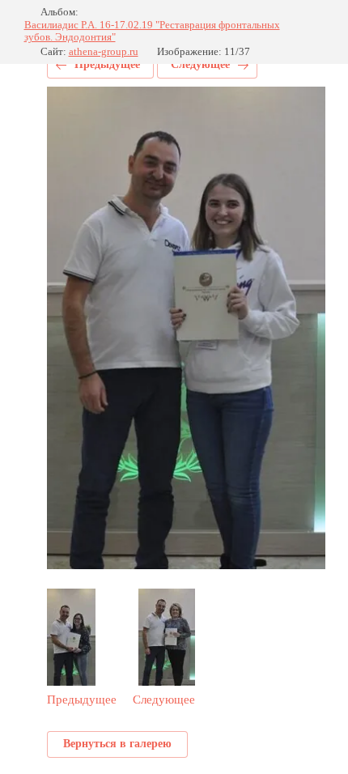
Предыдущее (107, 64)
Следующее (200, 64)
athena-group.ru (103, 51)
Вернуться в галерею (117, 744)
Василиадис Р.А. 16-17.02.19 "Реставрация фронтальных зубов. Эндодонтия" (152, 31)
